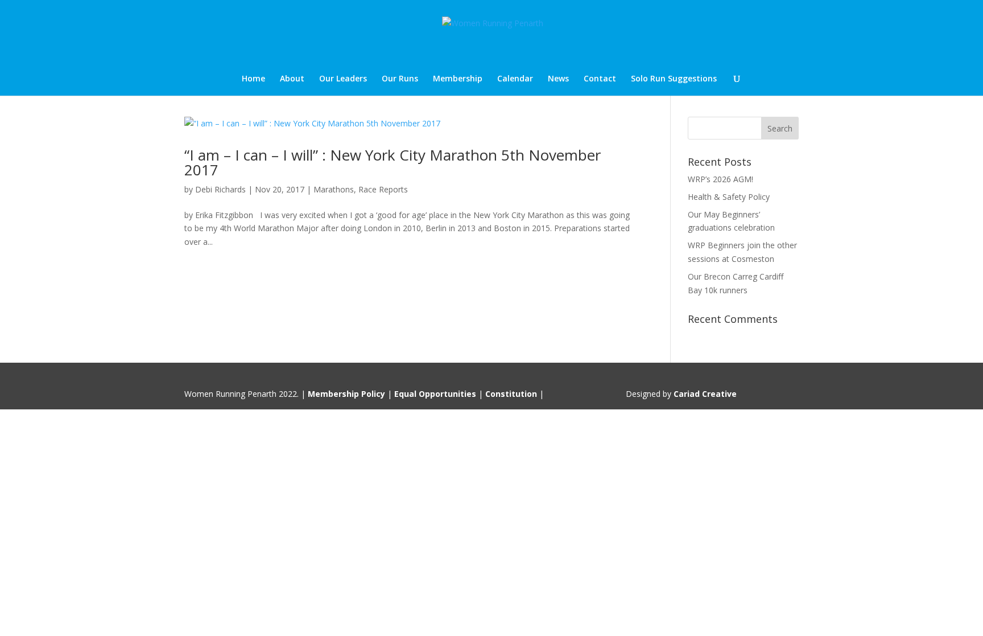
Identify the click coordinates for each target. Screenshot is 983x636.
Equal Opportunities (435, 393)
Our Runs (400, 79)
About (292, 79)
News (558, 79)
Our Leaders (343, 79)
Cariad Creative (705, 393)
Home (253, 79)
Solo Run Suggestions (674, 79)
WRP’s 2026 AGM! (720, 179)
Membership (457, 79)
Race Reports (383, 189)
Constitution (511, 393)
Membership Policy (346, 393)
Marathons (333, 189)
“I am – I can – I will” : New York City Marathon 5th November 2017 (392, 162)
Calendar (515, 79)
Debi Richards (220, 189)
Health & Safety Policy (729, 196)
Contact (600, 79)
